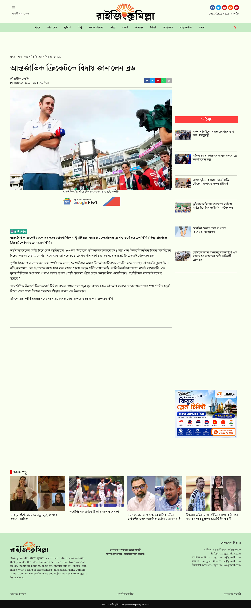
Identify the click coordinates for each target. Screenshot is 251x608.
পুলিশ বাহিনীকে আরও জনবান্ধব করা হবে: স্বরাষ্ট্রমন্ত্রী (213, 133)
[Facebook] (212, 7)
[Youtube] (224, 7)
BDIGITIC (146, 604)
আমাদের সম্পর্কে (18, 594)
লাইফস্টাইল (186, 27)
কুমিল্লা (67, 27)
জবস (202, 27)
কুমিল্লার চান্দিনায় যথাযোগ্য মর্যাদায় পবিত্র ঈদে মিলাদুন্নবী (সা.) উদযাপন (213, 206)
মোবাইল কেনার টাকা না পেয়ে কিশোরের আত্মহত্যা (209, 230)
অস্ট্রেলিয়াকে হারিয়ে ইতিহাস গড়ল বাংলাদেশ (94, 511)
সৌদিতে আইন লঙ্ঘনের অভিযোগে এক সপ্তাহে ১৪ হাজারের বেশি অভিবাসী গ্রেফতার (215, 256)
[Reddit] (230, 7)
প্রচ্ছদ (37, 27)
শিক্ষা (153, 27)
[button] (147, 80)
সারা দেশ (52, 27)
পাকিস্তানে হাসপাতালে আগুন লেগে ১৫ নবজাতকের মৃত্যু (215, 157)
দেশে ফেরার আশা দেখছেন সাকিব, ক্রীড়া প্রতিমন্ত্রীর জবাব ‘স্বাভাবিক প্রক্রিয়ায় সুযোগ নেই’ (155, 517)
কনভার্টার (235, 14)
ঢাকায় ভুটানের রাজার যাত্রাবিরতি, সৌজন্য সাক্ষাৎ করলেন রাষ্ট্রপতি (211, 182)
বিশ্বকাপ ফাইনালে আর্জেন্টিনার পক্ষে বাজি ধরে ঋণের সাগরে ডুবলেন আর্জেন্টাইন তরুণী (212, 517)
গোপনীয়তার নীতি (125, 594)
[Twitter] (218, 7)
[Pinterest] (236, 7)
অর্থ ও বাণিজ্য (96, 27)
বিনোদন (139, 27)
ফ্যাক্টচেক (168, 27)
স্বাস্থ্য (113, 27)
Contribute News (219, 14)
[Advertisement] (125, 41)
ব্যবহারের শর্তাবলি (232, 594)
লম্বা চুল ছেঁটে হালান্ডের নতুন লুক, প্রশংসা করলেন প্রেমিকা (34, 517)
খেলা (125, 27)
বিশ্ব (80, 27)
